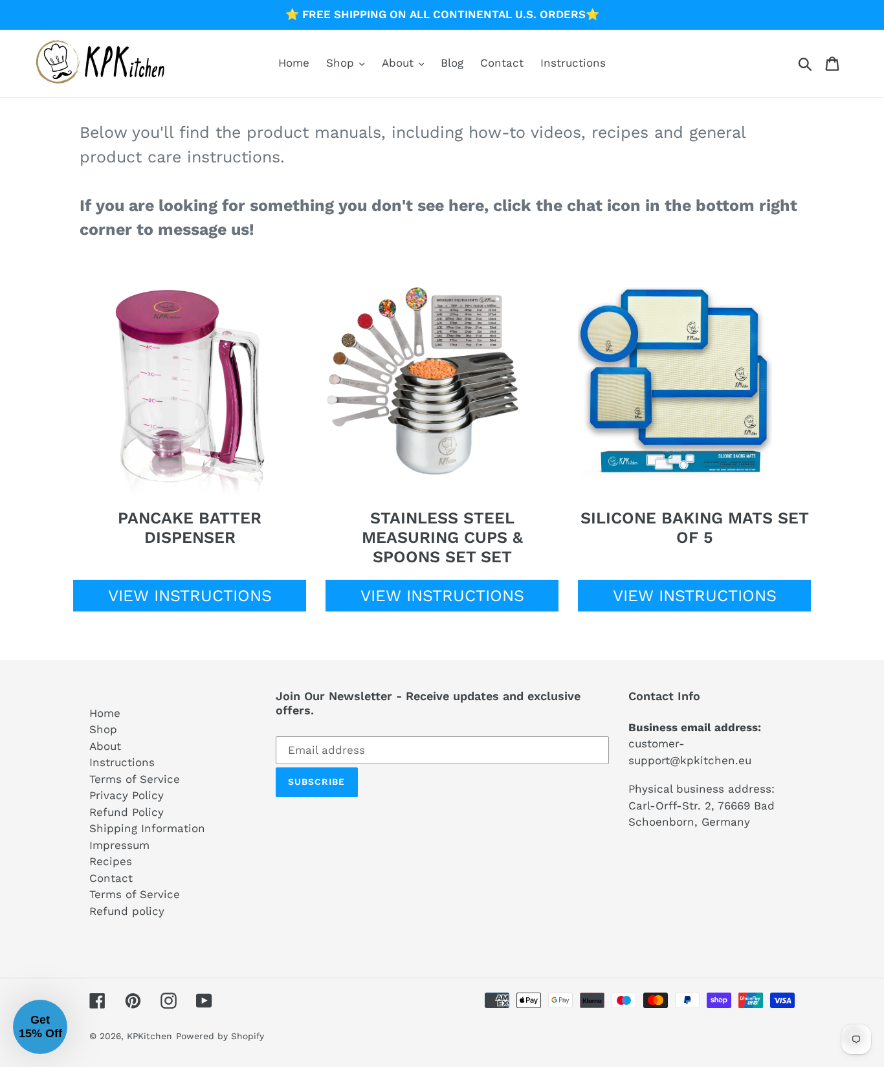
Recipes (110, 861)
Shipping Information (147, 828)
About (105, 746)
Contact (111, 878)
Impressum (119, 845)
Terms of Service (134, 779)
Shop (103, 729)
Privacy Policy (126, 795)
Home (104, 713)
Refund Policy (126, 812)
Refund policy (126, 911)
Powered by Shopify (220, 1036)
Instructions (122, 762)
